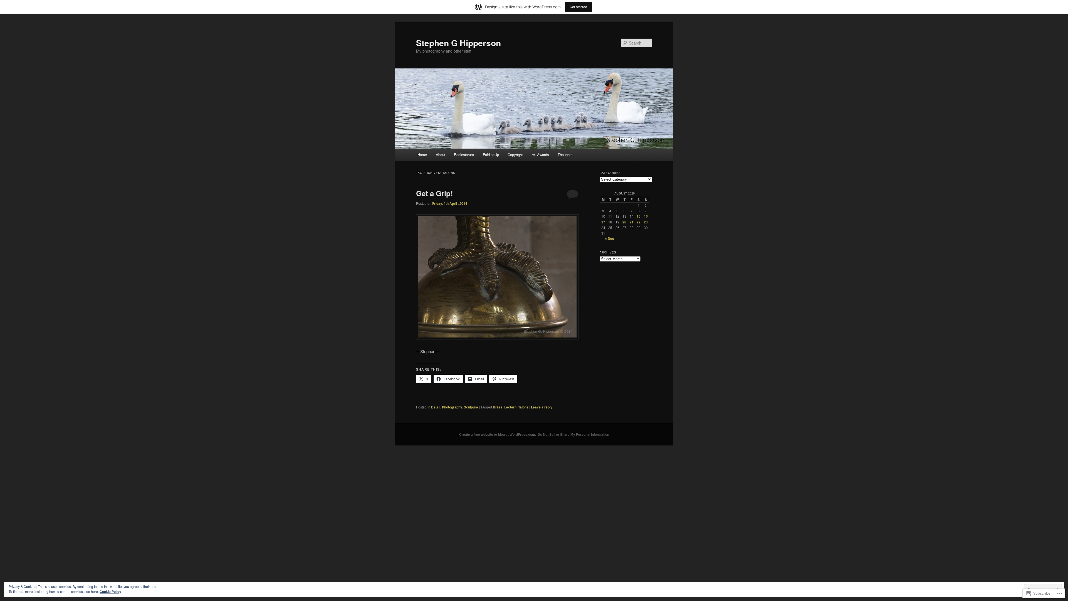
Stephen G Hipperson (458, 43)
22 (639, 222)
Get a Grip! (434, 193)
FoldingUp (491, 154)
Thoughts (565, 154)
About (440, 154)
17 (603, 222)
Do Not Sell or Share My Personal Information (573, 434)
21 (632, 222)
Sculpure (471, 407)
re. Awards (540, 154)
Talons (523, 407)
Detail (435, 407)
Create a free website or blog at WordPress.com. (497, 434)
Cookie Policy (110, 591)
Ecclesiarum (464, 154)
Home (422, 154)
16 (646, 216)
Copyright (515, 154)
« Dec (609, 238)
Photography (452, 407)
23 (646, 222)
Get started (578, 7)
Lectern (510, 407)
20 (624, 222)
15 (639, 216)
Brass (498, 407)
